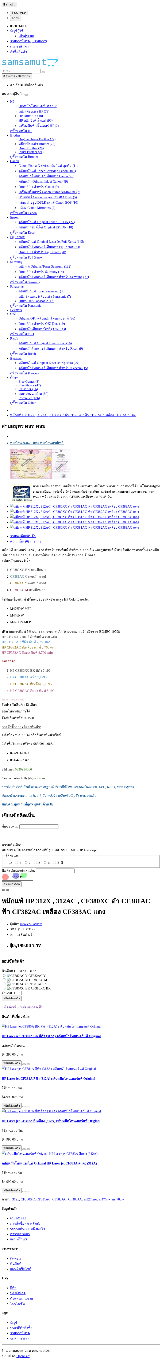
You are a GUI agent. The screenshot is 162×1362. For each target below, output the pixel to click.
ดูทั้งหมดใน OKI (22, 334)
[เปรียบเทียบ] (7, 890)
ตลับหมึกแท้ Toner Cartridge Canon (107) (47, 171)
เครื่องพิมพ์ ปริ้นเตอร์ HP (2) (39, 125)
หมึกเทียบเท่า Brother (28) (37, 144)
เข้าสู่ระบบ (26, 36)
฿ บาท (15, 18)
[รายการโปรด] (3, 890)
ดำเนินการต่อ (11, 884)
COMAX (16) (28, 389)
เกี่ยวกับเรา (18, 1218)
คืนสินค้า (16, 1263)
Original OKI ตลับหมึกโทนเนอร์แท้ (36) (47, 318)
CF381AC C (37, 984)
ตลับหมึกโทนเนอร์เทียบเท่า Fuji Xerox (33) (49, 247)
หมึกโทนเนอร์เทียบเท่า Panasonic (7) (45, 296)
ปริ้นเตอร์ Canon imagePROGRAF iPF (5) (48, 197)
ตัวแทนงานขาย (21, 1298)
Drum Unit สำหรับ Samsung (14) (41, 271)
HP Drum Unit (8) (31, 116)
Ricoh (14, 338)
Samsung (16, 262)
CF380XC (28, 1199)
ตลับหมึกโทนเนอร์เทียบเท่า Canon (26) (46, 176)
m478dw (118, 1199)
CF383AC (75, 1199)
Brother (15, 135)
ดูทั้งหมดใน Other (22, 402)
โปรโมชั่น (17, 1303)
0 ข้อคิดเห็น (10, 1007)
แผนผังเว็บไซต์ (20, 1269)
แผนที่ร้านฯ (18, 1239)
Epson (14, 217)
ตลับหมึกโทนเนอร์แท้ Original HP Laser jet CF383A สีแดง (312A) (49, 1163)
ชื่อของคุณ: (10, 826)
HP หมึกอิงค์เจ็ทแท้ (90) (36, 120)
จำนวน (7, 993)
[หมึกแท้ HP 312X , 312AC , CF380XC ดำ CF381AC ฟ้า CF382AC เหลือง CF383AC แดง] (74, 506)
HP (12, 101)
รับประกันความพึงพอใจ (27, 1229)
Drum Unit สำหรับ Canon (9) (39, 186)
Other (14, 377)
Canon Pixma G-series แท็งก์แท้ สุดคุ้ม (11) (48, 165)
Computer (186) (29, 398)
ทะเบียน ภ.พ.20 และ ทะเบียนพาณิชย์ (37, 443)
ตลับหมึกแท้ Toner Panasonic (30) (42, 291)
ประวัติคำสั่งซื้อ (21, 1328)
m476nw (105, 1199)
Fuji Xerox (17, 237)
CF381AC (43, 1199)
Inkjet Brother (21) (31, 152)
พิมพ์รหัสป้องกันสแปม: (18, 870)
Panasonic (17, 286)
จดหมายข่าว (19, 1338)
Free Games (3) (29, 381)
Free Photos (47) (30, 385)
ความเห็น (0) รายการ (25, 541)
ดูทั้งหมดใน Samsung (25, 282)
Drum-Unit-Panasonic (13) (36, 301)
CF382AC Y (37, 975)
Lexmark (16, 310)
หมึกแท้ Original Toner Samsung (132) (45, 266)
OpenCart (23, 1356)
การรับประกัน (20, 1234)
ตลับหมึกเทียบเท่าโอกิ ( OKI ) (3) (42, 329)
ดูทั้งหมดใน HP (21, 131)
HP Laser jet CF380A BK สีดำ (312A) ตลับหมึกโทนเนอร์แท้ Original (51, 1036)
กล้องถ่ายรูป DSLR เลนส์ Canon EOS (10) (48, 202)
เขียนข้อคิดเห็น (32, 1007)
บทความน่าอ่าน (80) (33, 393)
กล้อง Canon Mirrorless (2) (37, 208)
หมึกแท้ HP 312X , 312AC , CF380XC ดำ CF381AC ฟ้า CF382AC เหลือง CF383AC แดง (73, 415)
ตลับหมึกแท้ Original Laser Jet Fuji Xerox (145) (51, 241)
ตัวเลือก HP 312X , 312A (19, 971)
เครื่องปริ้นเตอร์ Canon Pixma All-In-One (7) (49, 192)
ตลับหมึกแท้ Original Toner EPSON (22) (47, 222)
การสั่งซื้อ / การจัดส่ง (25, 1223)
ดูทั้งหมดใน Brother (24, 156)
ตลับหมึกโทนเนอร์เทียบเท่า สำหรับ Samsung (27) (54, 277)
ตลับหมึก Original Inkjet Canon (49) (43, 181)
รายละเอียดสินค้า (23, 536)
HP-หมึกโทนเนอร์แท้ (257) (38, 106)
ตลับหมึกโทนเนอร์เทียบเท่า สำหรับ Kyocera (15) (53, 368)
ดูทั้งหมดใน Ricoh (23, 353)
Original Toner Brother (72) (37, 139)
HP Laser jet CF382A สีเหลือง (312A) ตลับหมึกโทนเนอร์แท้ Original (51, 1121)
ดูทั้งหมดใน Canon (23, 213)
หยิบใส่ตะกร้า (11, 998)
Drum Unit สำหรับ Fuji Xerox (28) (42, 252)
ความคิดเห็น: (11, 845)
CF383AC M (37, 980)
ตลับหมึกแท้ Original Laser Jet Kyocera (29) (49, 363)
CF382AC (59, 1199)
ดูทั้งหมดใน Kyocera (24, 373)
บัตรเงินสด (18, 1293)
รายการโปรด (20, 1333)
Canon (14, 161)
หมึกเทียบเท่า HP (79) (34, 111)
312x (15, 1199)
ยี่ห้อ (13, 1288)
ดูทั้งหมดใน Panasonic (25, 305)
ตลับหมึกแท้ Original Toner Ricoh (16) (45, 343)
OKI (13, 314)
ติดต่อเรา (16, 1258)
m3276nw (90, 1199)
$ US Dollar (19, 13)
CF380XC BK (40, 988)
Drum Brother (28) (31, 148)
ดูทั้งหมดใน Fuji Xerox (26, 257)
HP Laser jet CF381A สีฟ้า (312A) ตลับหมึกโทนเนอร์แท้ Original (48, 1078)
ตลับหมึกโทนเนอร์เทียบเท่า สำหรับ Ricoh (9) (51, 348)
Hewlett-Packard (31, 924)
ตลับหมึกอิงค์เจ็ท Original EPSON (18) (46, 227)
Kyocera (16, 358)
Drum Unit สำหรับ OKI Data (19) (42, 323)
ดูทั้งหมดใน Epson (23, 232)
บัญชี (14, 1322)
